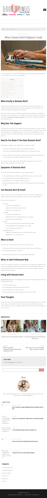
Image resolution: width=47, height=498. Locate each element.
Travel (14, 416)
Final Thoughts (5, 96)
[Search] (41, 370)
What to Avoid (5, 91)
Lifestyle (14, 428)
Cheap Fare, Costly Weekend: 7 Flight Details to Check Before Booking (27, 418)
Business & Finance (7, 470)
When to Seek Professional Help (9, 93)
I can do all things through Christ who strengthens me (24, 430)
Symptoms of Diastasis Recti (8, 87)
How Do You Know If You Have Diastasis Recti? (12, 86)
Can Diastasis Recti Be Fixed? (8, 89)
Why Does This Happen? (7, 84)
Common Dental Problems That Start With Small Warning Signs (34, 337)
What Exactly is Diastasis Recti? (9, 82)
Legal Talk (6, 476)
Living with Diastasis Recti (8, 94)
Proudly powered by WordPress (15, 494)
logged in (11, 362)
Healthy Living (12, 334)
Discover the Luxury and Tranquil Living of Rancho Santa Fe (25, 441)
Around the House (17, 405)
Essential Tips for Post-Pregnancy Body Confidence (12, 337)
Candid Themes (35, 494)
